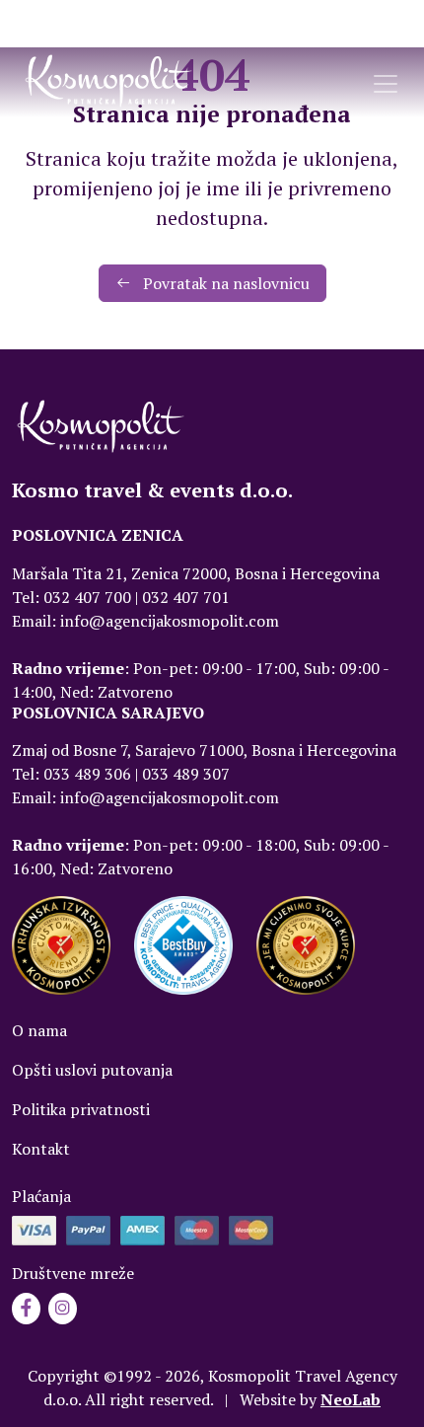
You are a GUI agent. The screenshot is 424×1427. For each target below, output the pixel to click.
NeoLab (350, 1399)
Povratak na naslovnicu (224, 283)
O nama (39, 1030)
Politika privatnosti (81, 1109)
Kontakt (41, 1149)
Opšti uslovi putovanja (92, 1070)
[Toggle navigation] (385, 84)
